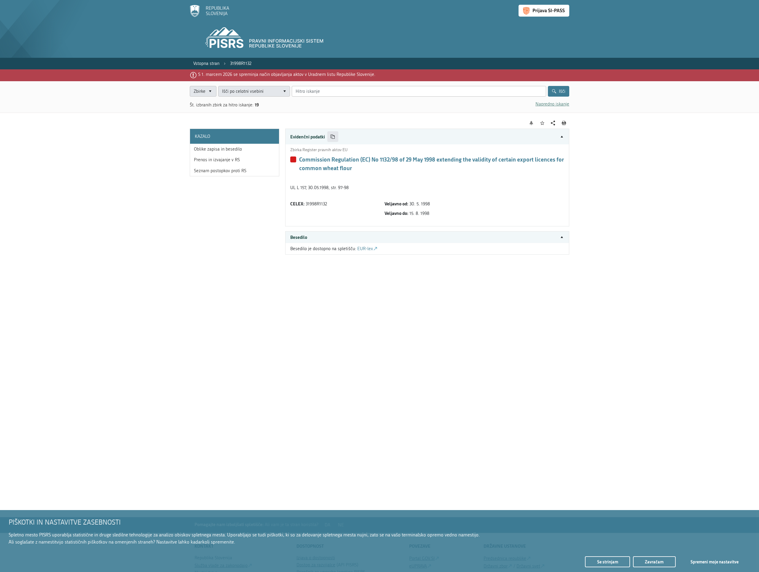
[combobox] (254, 91)
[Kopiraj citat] (332, 136)
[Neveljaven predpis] (293, 159)
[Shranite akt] (542, 123)
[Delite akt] (553, 123)
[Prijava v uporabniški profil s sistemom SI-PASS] (544, 11)
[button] (427, 137)
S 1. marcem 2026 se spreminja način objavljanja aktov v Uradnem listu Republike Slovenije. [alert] (286, 74)
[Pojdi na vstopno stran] (209, 15)
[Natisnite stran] (564, 123)
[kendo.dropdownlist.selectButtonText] (284, 91)
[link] (206, 63)
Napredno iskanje (552, 104)
